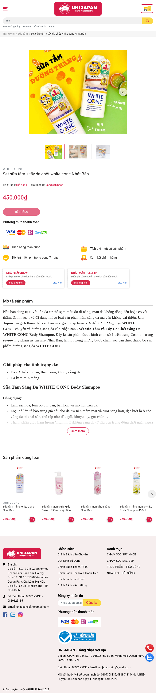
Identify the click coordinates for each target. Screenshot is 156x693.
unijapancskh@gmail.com (32, 606)
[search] (147, 20)
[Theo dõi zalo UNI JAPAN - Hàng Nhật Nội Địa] (12, 614)
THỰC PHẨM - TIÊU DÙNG (123, 567)
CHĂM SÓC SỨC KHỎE (121, 554)
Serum (52, 26)
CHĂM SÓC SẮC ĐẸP (120, 560)
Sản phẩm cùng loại (21, 457)
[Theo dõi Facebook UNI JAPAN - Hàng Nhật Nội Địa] (5, 614)
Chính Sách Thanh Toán (73, 567)
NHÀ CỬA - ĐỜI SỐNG (121, 573)
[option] (78, 92)
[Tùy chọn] (32, 519)
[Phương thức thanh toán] (26, 232)
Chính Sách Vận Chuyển (73, 554)
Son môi (27, 26)
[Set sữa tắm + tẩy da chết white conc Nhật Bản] (78, 92)
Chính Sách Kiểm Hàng (72, 585)
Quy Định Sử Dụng (69, 560)
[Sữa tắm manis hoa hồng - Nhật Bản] (97, 483)
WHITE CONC (13, 169)
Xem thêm (78, 431)
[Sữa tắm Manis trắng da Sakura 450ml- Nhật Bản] (58, 483)
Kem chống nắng (12, 26)
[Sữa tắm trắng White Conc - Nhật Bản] (19, 483)
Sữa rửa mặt (40, 26)
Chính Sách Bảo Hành (71, 579)
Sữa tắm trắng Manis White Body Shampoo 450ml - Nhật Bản (136, 510)
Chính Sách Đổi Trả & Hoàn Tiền (78, 573)
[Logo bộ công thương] (77, 636)
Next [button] (123, 92)
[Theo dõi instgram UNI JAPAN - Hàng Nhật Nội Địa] (20, 614)
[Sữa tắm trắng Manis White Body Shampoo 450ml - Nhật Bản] (136, 483)
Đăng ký (91, 602)
